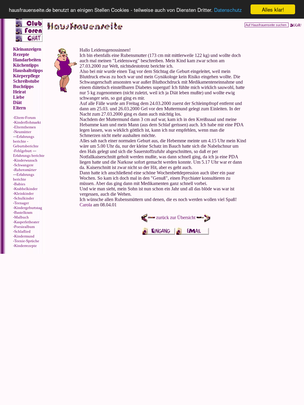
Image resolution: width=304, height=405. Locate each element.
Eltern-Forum (25, 117)
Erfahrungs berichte (23, 138)
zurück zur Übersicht (175, 217)
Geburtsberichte (26, 146)
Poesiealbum (24, 226)
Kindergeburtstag (28, 207)
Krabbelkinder (25, 188)
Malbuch (21, 217)
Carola (86, 204)
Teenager (21, 203)
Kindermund (24, 236)
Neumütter (22, 132)
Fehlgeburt (23, 151)
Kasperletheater (26, 222)
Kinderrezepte (25, 245)
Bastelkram (23, 212)
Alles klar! (273, 9)
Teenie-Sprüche (26, 241)
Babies (19, 184)
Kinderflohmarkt (27, 122)
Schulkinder (24, 198)
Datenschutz (228, 9)
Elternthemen (25, 127)
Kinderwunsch (25, 160)
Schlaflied (22, 231)
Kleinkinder (24, 193)
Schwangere (24, 165)
